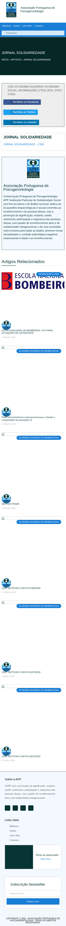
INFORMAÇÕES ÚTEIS (32, 90)
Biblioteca (6, 26)
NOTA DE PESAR (10, 504)
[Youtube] (5, 245)
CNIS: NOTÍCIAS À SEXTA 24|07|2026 (21, 756)
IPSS (50, 90)
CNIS (11, 86)
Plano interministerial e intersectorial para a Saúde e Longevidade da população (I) (28, 418)
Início (5, 59)
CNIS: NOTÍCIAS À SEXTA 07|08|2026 (21, 588)
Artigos (16, 59)
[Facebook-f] (19, 245)
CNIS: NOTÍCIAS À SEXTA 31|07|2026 (21, 672)
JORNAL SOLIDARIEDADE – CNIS (23, 144)
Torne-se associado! (47, 855)
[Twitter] (12, 245)
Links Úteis (27, 26)
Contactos (38, 26)
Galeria (16, 26)
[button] (22, 102)
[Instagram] (26, 245)
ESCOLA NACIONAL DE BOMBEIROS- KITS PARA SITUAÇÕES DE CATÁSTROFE (27, 331)
